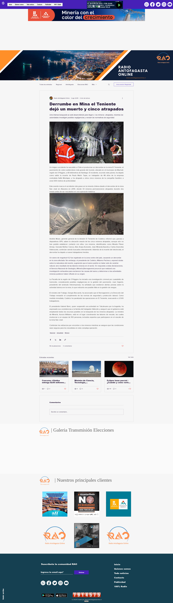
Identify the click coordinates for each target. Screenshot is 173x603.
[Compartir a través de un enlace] (65, 340)
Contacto (119, 578)
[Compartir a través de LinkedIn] (60, 340)
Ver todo (131, 357)
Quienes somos (122, 569)
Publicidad (119, 582)
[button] (109, 84)
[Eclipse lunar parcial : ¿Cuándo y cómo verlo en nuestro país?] (119, 369)
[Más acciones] (122, 98)
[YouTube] (169, 4)
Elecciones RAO (83, 84)
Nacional (52, 333)
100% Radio (120, 586)
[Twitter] (158, 4)
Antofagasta (70, 84)
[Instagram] (164, 4)
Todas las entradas (45, 84)
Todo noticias (121, 573)
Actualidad (60, 333)
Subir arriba (3, 594)
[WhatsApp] (146, 4)
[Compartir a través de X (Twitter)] (55, 340)
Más (93, 84)
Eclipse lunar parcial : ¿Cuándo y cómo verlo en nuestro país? (118, 382)
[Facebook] (152, 4)
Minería (67, 333)
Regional (59, 84)
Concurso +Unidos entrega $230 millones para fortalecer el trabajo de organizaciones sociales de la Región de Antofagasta (54, 382)
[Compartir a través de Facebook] (50, 340)
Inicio (117, 564)
